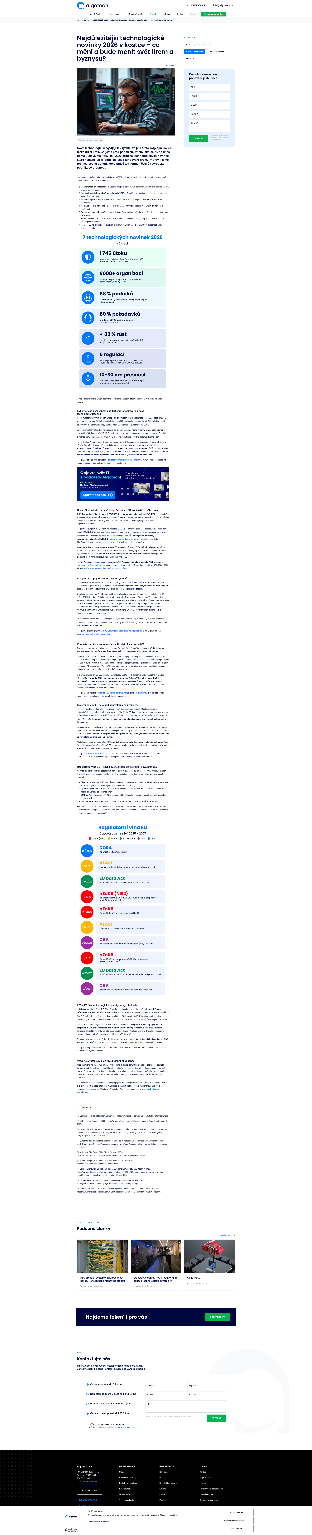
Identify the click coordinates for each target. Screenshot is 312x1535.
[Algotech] (92, 5)
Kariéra (162, 1489)
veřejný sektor (94, 565)
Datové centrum (206, 1494)
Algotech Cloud (95, 753)
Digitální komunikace (128, 1483)
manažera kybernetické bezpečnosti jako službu (104, 568)
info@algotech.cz (223, 5)
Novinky (153, 14)
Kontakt (180, 14)
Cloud (121, 1472)
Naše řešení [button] (94, 14)
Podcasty (163, 1500)
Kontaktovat (217, 1317)
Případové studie (135, 14)
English (193, 14)
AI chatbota (141, 693)
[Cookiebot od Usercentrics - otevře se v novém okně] (71, 1530)
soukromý (81, 565)
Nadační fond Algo (167, 1483)
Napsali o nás (206, 1478)
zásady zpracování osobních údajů (220, 138)
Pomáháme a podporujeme (211, 1489)
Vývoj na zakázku (126, 1500)
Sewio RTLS (99, 1048)
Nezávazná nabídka (213, 14)
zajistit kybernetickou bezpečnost (123, 460)
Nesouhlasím (236, 1528)
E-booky (163, 1494)
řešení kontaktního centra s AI (112, 693)
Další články (227, 1235)
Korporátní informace (209, 1500)
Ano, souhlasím (236, 1512)
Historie (203, 1483)
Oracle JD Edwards (107, 631)
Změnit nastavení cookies (98, 1522)
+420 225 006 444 (196, 5)
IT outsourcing (125, 1489)
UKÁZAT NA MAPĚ (87, 1481)
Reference (163, 1472)
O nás (167, 14)
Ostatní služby (125, 1494)
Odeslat (198, 139)
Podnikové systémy (127, 1478)
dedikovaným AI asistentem (131, 631)
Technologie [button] (114, 14)
